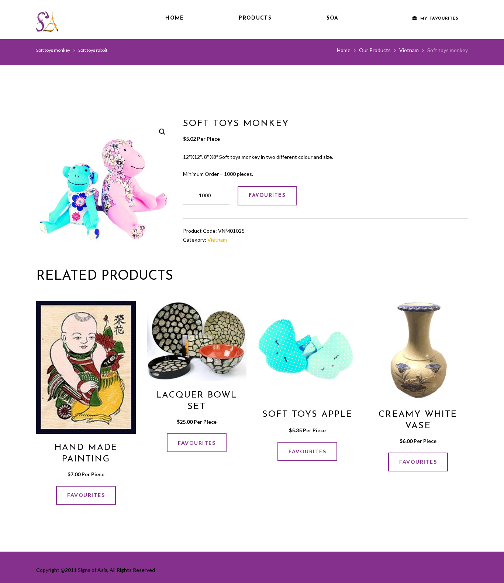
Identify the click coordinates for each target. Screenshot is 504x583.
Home (174, 18)
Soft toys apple (307, 414)
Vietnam (409, 50)
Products (255, 18)
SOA (333, 18)
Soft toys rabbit (92, 50)
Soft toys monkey (53, 50)
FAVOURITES (267, 195)
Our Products (375, 50)
